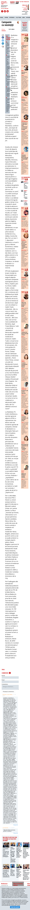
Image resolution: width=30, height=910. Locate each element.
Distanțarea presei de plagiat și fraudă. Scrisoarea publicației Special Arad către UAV (9, 105)
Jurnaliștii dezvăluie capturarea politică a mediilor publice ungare (9, 92)
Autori (22, 1)
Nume (3, 675)
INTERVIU (12, 17)
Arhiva (17, 1)
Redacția (26, 1)
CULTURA (18, 17)
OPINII (6, 17)
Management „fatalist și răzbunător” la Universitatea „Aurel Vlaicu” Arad (9, 80)
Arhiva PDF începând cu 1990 (4, 3)
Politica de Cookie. (15, 905)
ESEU (23, 17)
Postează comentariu (8, 691)
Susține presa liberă (24, 26)
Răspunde (15, 824)
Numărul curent (12, 2)
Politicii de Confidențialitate (20, 897)
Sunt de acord (15, 907)
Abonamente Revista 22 (4, 6)
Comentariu (5, 684)
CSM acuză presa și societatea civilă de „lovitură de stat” (9, 48)
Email (3, 680)
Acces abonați (4, 8)
